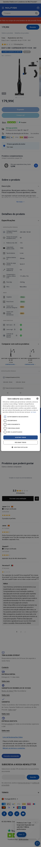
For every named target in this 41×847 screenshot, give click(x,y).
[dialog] (20, 423)
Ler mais (33, 412)
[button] (20, 447)
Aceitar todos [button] (20, 437)
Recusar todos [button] (20, 442)
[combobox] (37, 399)
